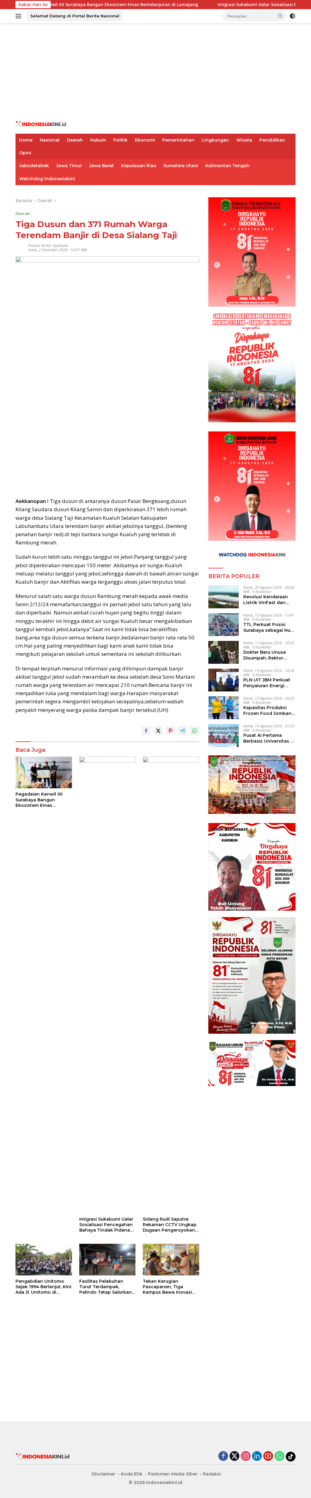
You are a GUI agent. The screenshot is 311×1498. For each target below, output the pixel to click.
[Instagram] (246, 1456)
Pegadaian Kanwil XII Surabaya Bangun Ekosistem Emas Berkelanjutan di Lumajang (39, 799)
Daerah (75, 140)
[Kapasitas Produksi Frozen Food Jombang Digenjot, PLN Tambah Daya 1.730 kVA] (223, 707)
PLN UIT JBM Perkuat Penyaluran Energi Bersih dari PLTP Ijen (266, 682)
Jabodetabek (34, 165)
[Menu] (19, 16)
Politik (120, 140)
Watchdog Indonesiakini (47, 178)
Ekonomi (145, 140)
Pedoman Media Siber (172, 1474)
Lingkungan (215, 140)
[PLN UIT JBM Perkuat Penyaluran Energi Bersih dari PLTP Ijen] (223, 680)
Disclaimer (103, 1474)
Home (25, 140)
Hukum (98, 140)
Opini (25, 153)
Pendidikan (272, 140)
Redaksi (212, 1474)
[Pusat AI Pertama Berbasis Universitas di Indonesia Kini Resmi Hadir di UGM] (223, 735)
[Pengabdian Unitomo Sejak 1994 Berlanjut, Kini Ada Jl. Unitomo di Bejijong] (43, 1259)
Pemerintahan (178, 140)
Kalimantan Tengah (227, 165)
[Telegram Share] (182, 730)
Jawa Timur (69, 165)
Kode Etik (131, 1474)
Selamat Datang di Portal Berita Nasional (74, 15)
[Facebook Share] (146, 730)
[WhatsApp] (279, 1456)
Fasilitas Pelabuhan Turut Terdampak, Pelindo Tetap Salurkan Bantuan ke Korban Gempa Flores (105, 1286)
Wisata (244, 140)
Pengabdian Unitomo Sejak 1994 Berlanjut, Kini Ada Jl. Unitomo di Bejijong (43, 1286)
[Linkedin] (257, 1456)
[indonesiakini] (41, 124)
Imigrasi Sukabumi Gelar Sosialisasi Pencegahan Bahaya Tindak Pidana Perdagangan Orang (106, 1224)
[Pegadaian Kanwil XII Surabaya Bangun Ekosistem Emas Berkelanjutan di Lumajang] (43, 772)
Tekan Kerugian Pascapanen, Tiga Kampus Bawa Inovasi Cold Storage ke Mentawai (167, 1286)
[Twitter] (234, 1456)
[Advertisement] (155, 71)
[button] (280, 16)
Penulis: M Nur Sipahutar (48, 245)
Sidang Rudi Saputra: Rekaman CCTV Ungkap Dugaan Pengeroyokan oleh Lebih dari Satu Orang (170, 1224)
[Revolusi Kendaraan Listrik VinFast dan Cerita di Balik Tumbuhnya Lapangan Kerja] (223, 596)
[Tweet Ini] (158, 730)
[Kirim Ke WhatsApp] (194, 730)
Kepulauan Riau (138, 165)
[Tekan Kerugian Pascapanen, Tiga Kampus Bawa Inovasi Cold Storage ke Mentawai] (171, 1259)
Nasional (50, 140)
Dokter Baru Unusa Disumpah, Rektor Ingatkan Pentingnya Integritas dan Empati (267, 654)
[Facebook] (223, 1456)
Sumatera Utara (180, 165)
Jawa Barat (101, 165)
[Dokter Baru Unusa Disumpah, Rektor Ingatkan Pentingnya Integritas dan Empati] (223, 652)
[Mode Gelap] (292, 16)
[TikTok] (291, 1456)
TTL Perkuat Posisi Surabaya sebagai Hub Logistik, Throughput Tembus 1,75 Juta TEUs (268, 627)
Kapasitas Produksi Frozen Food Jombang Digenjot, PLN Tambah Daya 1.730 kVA (269, 710)
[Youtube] (268, 1456)
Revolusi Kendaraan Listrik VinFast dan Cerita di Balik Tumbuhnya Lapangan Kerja (269, 599)
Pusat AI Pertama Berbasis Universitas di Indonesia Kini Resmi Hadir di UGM (269, 738)
